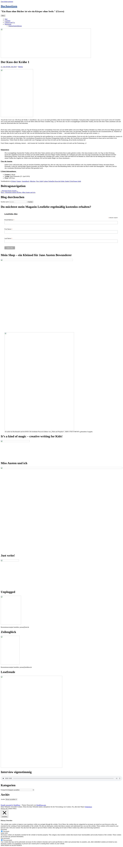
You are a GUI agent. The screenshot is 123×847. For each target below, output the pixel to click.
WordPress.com (41, 805)
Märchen (32, 181)
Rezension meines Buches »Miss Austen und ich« (18, 192)
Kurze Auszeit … (9, 191)
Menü (3, 15)
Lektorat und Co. (10, 22)
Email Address (9, 220)
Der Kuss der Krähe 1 (59, 181)
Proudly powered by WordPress (10, 805)
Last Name (8, 238)
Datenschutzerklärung (15, 26)
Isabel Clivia (69, 181)
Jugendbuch (25, 181)
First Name (8, 229)
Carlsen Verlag (47, 181)
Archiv (3, 799)
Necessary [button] (4, 829)
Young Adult (77, 181)
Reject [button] (83, 807)
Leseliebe (7, 21)
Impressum (8, 24)
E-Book (13, 181)
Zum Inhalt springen (7, 1)
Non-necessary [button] (5, 838)
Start (6, 19)
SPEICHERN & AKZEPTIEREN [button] (11, 845)
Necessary (6, 831)
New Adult (39, 181)
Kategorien (4, 790)
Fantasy (19, 181)
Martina (20, 67)
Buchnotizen (9, 6)
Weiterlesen (88, 807)
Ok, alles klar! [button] (76, 807)
